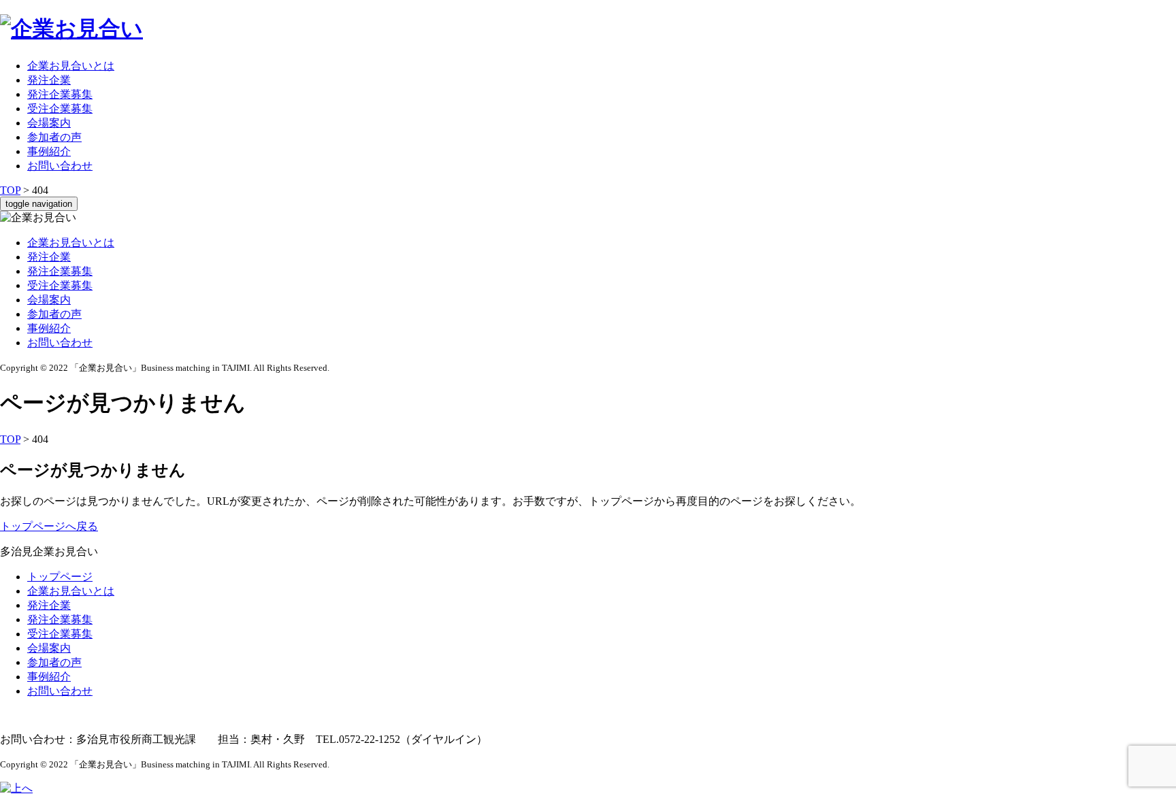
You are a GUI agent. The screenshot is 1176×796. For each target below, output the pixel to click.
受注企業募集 (60, 108)
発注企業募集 (60, 94)
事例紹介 (49, 151)
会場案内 (49, 123)
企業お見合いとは (70, 65)
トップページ (60, 576)
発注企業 (49, 80)
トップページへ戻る (49, 526)
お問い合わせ (60, 165)
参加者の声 (54, 137)
